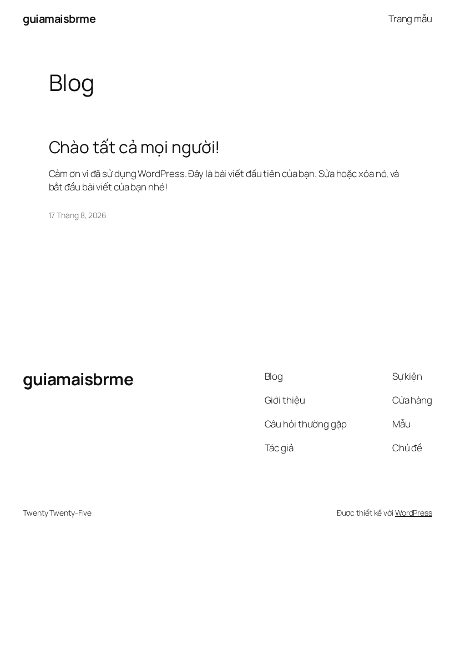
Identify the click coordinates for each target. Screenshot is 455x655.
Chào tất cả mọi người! (134, 147)
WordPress (413, 512)
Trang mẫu (410, 18)
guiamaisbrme (59, 18)
